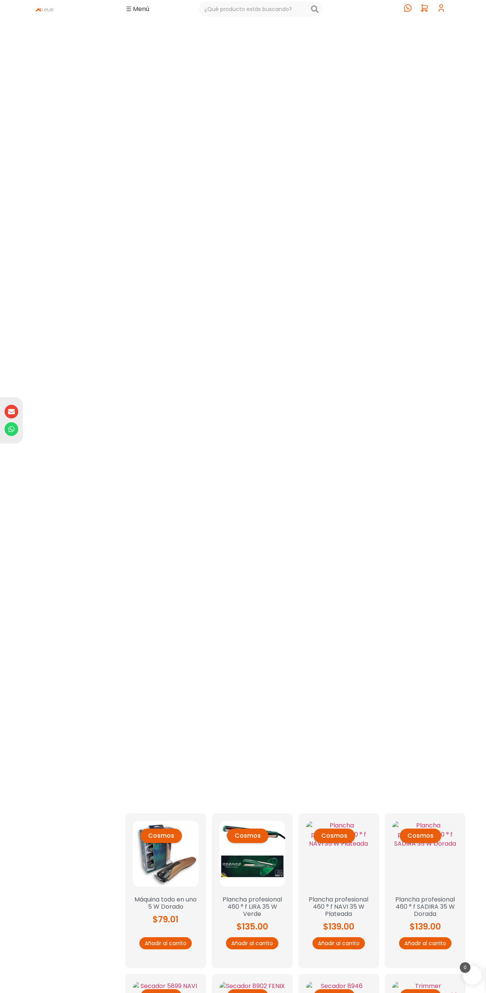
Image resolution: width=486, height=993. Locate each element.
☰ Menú (137, 9)
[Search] (314, 9)
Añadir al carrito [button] (165, 943)
